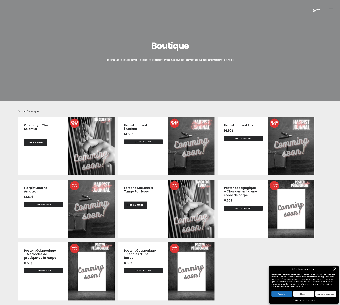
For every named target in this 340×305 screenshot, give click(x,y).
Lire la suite (36, 142)
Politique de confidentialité (303, 300)
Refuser (303, 294)
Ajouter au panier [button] (143, 142)
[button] (334, 269)
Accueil (22, 111)
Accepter (282, 294)
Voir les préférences (325, 294)
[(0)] (314, 10)
